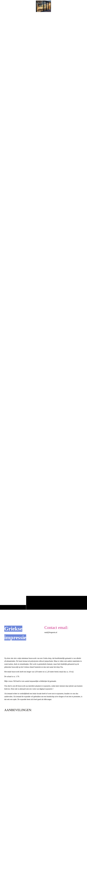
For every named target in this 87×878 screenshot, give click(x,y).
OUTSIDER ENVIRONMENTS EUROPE (23, 787)
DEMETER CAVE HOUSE (16, 733)
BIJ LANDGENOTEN (14, 867)
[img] (43, 311)
